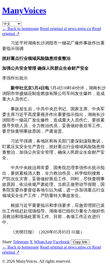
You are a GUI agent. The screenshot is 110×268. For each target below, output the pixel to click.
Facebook (61, 242)
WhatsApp (43, 242)
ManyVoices (24, 10)
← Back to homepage (20, 28)
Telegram (21, 242)
